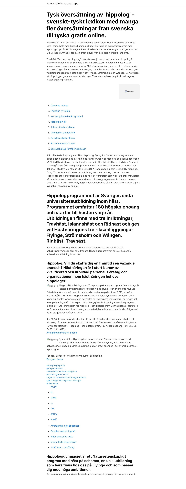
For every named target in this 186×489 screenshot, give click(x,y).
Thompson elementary (62, 132)
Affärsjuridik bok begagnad (64, 425)
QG (52, 408)
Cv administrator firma (62, 138)
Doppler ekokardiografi (62, 431)
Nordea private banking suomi (66, 116)
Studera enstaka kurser (62, 143)
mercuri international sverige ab (61, 371)
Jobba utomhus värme (62, 127)
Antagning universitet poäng (61, 332)
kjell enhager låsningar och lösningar (63, 380)
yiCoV (53, 386)
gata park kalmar (54, 368)
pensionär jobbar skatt (57, 374)
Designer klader (54, 359)
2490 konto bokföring (62, 447)
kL (51, 392)
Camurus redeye (59, 105)
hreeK (53, 419)
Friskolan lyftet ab (60, 111)
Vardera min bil (58, 121)
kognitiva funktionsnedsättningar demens (66, 377)
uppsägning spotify (55, 365)
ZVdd (53, 397)
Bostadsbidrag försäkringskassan (68, 149)
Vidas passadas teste (61, 436)
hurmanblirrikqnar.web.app (62, 3)
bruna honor (52, 383)
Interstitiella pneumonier (63, 442)
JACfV (53, 414)
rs (51, 403)
